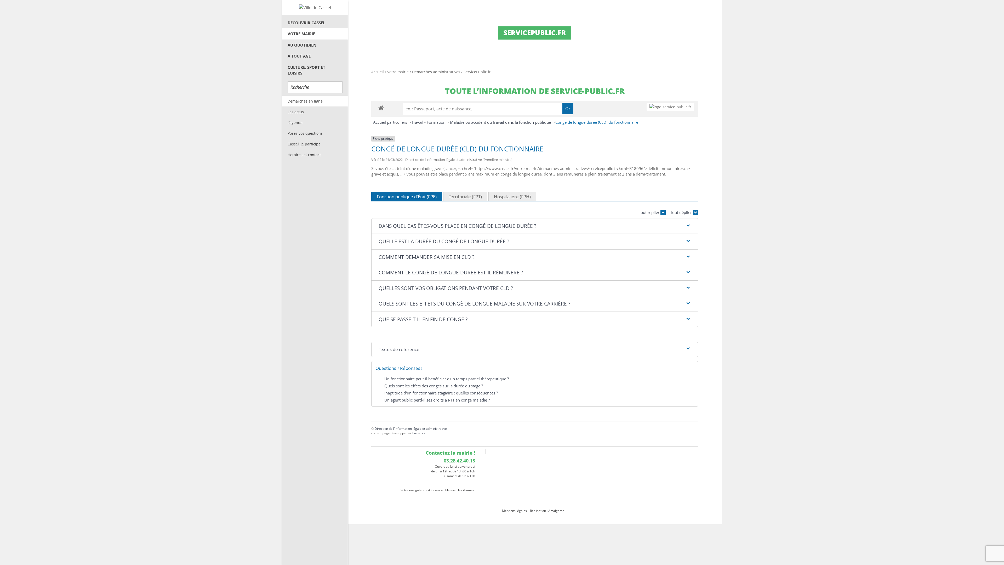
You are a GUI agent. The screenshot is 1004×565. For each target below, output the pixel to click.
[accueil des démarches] (381, 107)
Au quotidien (302, 45)
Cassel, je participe (304, 144)
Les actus (296, 111)
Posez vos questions (305, 133)
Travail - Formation (429, 122)
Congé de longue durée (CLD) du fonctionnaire (596, 122)
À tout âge (299, 56)
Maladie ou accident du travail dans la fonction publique (501, 122)
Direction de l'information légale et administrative (411, 428)
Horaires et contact (304, 154)
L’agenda (295, 122)
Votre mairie (301, 33)
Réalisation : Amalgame (547, 510)
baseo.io (418, 433)
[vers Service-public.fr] (670, 107)
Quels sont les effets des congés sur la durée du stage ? (433, 385)
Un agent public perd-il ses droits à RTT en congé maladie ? (437, 400)
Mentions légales (514, 510)
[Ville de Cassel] (315, 7)
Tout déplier (682, 212)
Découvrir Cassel (306, 22)
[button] (534, 226)
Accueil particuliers (390, 122)
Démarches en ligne (305, 101)
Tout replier (649, 212)
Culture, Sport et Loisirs (306, 70)
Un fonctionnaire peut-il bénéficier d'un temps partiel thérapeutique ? (446, 378)
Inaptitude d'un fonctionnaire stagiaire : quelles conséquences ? (441, 393)
